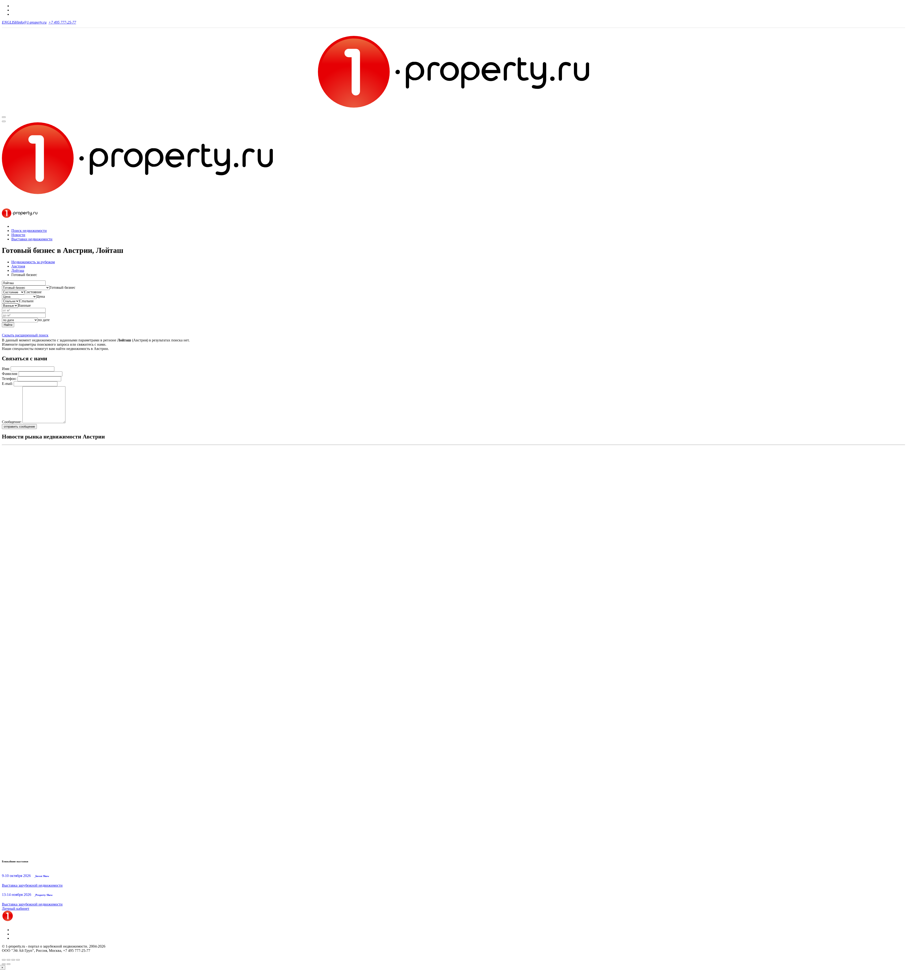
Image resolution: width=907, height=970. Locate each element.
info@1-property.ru (32, 22)
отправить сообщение (19, 426)
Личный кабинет (15, 908)
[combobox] (62, 287)
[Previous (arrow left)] (4, 964)
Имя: (6, 369)
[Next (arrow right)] (8, 964)
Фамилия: (10, 374)
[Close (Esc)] (4, 960)
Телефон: (9, 379)
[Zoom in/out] (18, 960)
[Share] (8, 960)
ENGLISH (10, 22)
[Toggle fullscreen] (13, 960)
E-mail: (7, 384)
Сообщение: (11, 422)
